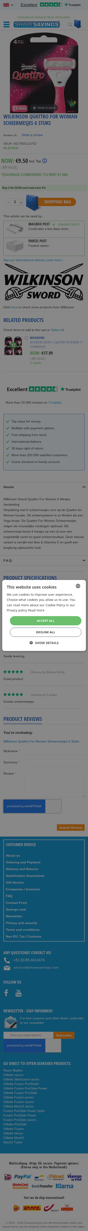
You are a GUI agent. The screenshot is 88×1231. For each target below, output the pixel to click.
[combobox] (78, 586)
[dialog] (44, 615)
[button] (44, 642)
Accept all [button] (45, 621)
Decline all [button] (45, 632)
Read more (36, 610)
